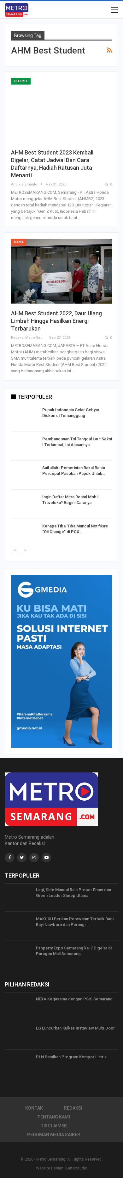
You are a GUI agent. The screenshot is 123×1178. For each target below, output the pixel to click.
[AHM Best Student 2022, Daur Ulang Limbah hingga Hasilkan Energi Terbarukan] (61, 271)
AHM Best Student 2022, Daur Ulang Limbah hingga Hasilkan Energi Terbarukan (56, 321)
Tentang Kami (53, 1116)
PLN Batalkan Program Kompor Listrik (71, 1057)
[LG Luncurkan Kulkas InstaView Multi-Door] (18, 1035)
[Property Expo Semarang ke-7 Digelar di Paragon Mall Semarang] (18, 955)
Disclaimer (53, 1125)
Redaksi (73, 1108)
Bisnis (19, 241)
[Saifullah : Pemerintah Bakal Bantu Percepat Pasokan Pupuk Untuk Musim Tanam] (24, 475)
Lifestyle (21, 81)
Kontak (34, 1108)
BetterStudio (76, 1168)
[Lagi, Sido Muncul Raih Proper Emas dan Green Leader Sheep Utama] (18, 897)
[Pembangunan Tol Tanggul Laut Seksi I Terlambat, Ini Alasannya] (24, 446)
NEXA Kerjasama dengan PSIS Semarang (74, 999)
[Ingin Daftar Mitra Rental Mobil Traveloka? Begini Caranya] (24, 504)
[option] (61, 476)
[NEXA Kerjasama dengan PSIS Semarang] (18, 1006)
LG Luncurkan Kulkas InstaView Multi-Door (75, 1028)
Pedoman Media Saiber (53, 1134)
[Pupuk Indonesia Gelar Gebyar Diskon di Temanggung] (24, 417)
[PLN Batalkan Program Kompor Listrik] (18, 1064)
